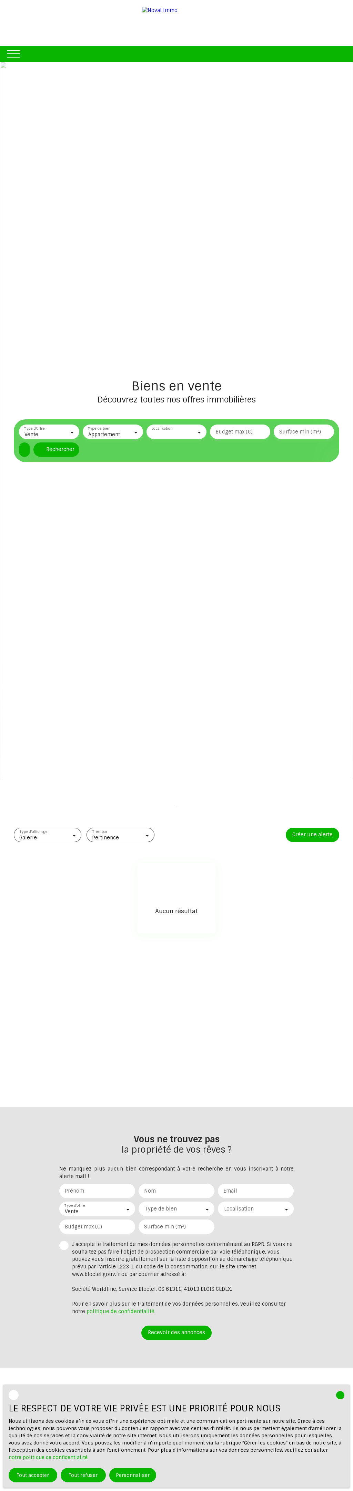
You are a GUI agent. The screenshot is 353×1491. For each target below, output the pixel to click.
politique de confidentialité (120, 1311)
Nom (150, 1191)
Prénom (74, 1191)
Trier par (99, 832)
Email (230, 1191)
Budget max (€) (234, 432)
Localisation (162, 429)
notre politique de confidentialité (48, 1457)
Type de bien (99, 429)
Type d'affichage (34, 832)
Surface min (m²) (300, 432)
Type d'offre (34, 429)
